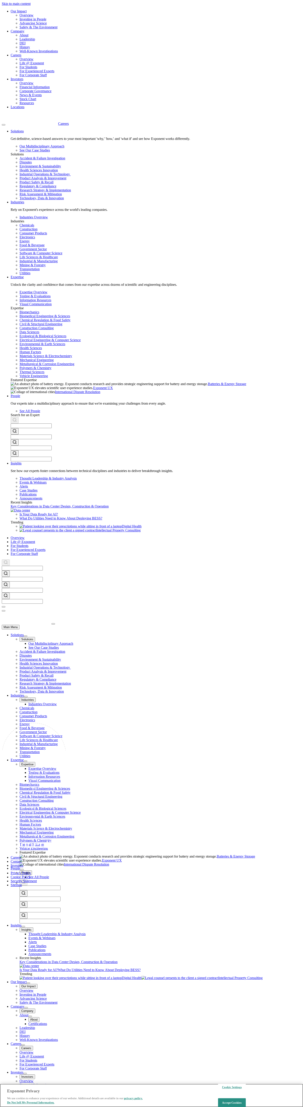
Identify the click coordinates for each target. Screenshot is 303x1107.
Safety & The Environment (38, 27)
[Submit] (15, 421)
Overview (26, 15)
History (25, 47)
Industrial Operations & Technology (45, 174)
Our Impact (19, 11)
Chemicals (27, 225)
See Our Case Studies (35, 150)
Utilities (25, 273)
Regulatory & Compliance (38, 186)
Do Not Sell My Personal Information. (30, 1102)
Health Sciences (31, 348)
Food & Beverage (32, 245)
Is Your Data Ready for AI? (39, 514)
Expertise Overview (33, 292)
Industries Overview (34, 217)
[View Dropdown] (25, 636)
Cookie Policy (21, 877)
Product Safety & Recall (36, 182)
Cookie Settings (232, 1087)
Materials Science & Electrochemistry (46, 356)
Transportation (30, 269)
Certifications (37, 1024)
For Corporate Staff (33, 75)
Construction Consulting (37, 328)
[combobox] (156, 422)
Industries (17, 695)
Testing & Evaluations (35, 296)
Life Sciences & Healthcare (39, 257)
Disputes (26, 162)
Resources (27, 103)
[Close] (3, 606)
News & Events (31, 95)
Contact (16, 861)
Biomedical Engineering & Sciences (45, 316)
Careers (16, 55)
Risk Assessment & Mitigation (41, 194)
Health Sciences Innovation (39, 170)
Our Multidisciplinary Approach (42, 146)
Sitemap (16, 885)
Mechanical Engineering (37, 360)
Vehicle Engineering (34, 376)
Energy (25, 241)
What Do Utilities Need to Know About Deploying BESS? (61, 518)
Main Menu (11, 627)
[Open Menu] (3, 124)
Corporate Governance (35, 91)
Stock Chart (28, 99)
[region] (151, 1095)
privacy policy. (133, 1098)
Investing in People (33, 19)
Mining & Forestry (33, 265)
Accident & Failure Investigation (42, 158)
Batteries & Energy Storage (227, 384)
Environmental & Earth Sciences (42, 344)
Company (17, 31)
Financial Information (35, 87)
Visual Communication (36, 304)
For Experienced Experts (37, 71)
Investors (17, 79)
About (24, 35)
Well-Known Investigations (39, 51)
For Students (28, 67)
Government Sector (33, 249)
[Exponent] (30, 123)
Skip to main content (16, 4)
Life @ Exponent (32, 63)
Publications (28, 494)
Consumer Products (33, 233)
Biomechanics (29, 312)
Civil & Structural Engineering (41, 324)
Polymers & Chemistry (35, 368)
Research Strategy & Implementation (45, 190)
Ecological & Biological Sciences (43, 336)
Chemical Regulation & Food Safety (45, 320)
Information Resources (35, 300)
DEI (23, 43)
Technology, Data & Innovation (42, 198)
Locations (17, 107)
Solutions (17, 635)
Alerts (24, 486)
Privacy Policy (21, 873)
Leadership (27, 39)
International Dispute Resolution (77, 392)
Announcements (31, 498)
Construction (28, 229)
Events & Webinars (33, 482)
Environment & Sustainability (40, 166)
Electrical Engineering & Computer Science (50, 340)
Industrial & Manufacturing (39, 261)
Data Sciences (29, 332)
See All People (30, 411)
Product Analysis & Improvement (43, 178)
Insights (16, 925)
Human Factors (30, 352)
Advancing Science (33, 23)
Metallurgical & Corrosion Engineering (47, 364)
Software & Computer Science (41, 253)
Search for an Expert (25, 415)
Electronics (27, 237)
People (15, 868)
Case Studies (28, 490)
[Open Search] (3, 610)
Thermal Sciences (32, 372)
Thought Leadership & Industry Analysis (48, 478)
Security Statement (24, 881)
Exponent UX (103, 388)
